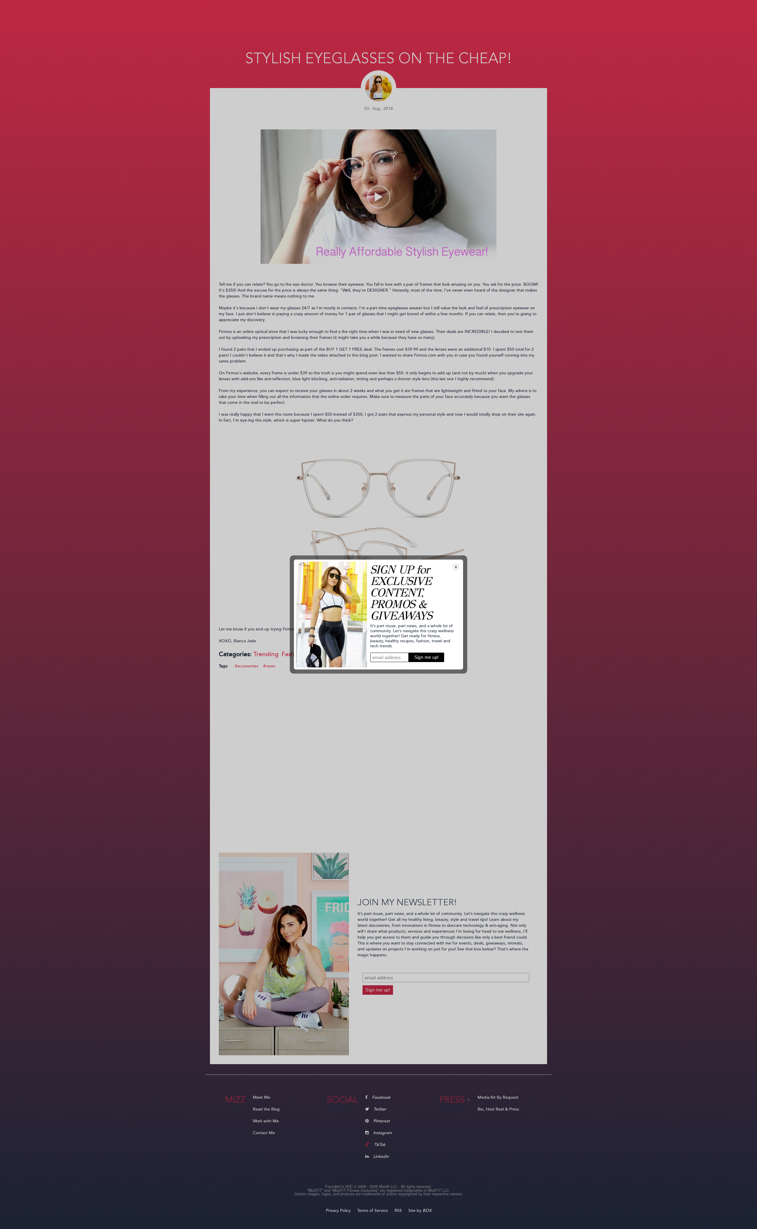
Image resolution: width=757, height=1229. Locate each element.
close (456, 566)
